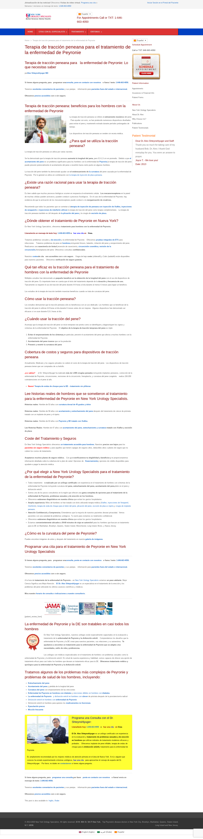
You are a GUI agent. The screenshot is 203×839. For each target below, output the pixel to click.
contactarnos (65, 763)
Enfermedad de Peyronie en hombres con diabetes (49, 693)
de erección (56, 240)
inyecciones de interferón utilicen (53, 210)
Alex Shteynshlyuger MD (37, 73)
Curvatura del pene (36, 690)
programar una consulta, (62, 777)
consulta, (70, 82)
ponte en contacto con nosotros (88, 560)
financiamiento (91, 461)
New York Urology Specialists (87, 580)
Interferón (32, 506)
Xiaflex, (104, 503)
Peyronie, (103, 162)
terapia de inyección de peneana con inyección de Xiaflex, (96, 207)
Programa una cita (88, 3)
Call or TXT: (143, 50)
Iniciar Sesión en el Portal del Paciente (162, 3)
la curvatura (94, 172)
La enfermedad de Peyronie (40, 696)
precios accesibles (42, 96)
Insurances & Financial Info (143, 93)
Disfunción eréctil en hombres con (52, 700)
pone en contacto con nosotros (87, 82)
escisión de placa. (99, 213)
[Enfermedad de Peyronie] (49, 16)
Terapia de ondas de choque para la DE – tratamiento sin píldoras (63, 386)
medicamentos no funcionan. (78, 703)
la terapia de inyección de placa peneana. (85, 175)
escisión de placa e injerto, (103, 506)
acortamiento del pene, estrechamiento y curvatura (84, 428)
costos (35, 256)
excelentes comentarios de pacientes (49, 89)
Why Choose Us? (139, 119)
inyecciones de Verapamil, (118, 503)
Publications (137, 123)
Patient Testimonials (140, 128)
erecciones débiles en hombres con (91, 693)
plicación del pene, (84, 506)
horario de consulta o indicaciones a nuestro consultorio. (60, 593)
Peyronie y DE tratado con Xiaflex (73, 421)
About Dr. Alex (138, 115)
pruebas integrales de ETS (107, 240)
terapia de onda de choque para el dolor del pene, (57, 506)
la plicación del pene (70, 213)
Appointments (137, 89)
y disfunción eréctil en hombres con (70, 696)
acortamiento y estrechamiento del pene (76, 411)
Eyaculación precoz (36, 706)
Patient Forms (137, 97)
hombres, (66, 243)
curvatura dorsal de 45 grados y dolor (75, 404)
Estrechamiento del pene (38, 683)
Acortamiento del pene (37, 686)
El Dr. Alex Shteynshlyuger (67, 584)
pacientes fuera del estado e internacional (109, 89)
